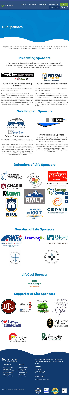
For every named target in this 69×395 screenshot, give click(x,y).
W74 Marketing (38, 390)
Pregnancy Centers (8, 357)
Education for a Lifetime (9, 361)
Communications (53, 3)
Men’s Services (7, 364)
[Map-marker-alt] (66, 201)
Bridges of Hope (7, 359)
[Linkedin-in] (64, 6)
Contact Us (22, 364)
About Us (23, 3)
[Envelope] (66, 193)
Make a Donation (23, 357)
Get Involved (42, 3)
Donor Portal (22, 361)
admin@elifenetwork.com (42, 370)
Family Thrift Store (8, 366)
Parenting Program (8, 363)
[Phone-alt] (66, 197)
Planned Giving (23, 363)
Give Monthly (22, 359)
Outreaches (32, 3)
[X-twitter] (62, 6)
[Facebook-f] (67, 6)
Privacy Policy (22, 366)
